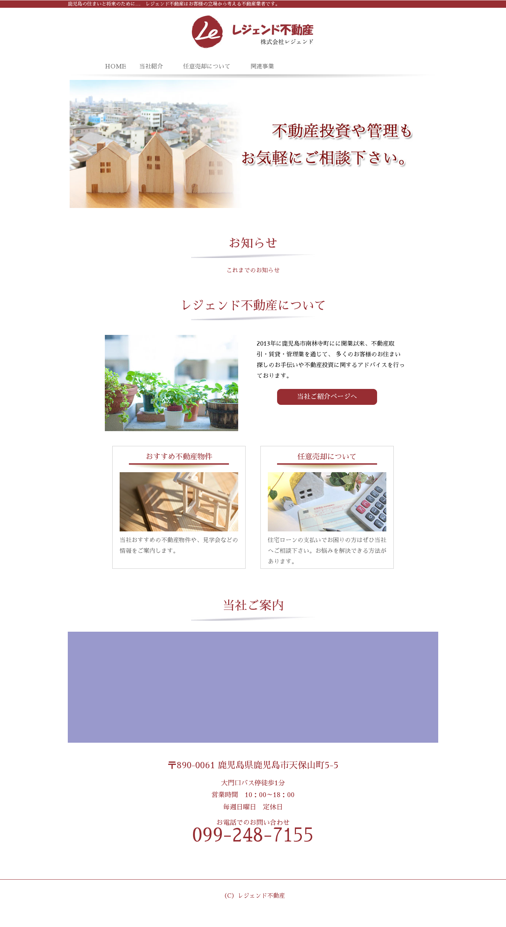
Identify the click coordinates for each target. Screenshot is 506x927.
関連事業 (262, 67)
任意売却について (206, 67)
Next (427, 144)
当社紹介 (151, 67)
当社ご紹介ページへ (327, 396)
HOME (114, 67)
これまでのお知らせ (253, 270)
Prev (79, 144)
